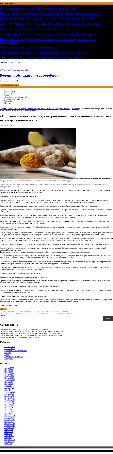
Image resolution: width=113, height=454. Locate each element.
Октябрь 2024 (9, 400)
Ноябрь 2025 (9, 378)
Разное (6, 95)
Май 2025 (8, 386)
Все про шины (9, 93)
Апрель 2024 (9, 412)
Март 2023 (8, 438)
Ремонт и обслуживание (13, 99)
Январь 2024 (9, 418)
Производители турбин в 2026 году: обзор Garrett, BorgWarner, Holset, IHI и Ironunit (50, 13)
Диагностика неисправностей (15, 97)
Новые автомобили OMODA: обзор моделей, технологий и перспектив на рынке (48, 18)
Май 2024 (8, 410)
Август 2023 (9, 428)
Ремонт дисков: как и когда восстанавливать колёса (31, 28)
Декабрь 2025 (9, 376)
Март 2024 (8, 414)
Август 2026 (9, 368)
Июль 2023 (8, 430)
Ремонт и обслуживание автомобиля (29, 75)
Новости (7, 103)
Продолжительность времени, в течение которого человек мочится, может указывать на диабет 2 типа (38, 313)
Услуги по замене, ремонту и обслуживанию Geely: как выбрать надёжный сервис (49, 23)
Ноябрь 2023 (9, 422)
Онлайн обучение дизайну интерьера (14, 447)
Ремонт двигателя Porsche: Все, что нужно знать (29, 47)
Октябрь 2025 (9, 380)
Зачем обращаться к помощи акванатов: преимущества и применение (42, 57)
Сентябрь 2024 (9, 402)
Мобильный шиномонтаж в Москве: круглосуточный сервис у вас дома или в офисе (51, 34)
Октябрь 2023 (9, 424)
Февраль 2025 (9, 392)
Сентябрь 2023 (9, 426)
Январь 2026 (9, 374)
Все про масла (9, 91)
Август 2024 (9, 404)
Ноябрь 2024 (9, 398)
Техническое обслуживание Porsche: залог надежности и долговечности (43, 52)
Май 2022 (8, 444)
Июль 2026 (8, 370)
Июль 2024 (8, 406)
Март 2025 (8, 390)
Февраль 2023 (9, 440)
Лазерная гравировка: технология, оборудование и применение (38, 8)
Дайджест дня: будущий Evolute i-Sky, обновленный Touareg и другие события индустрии (34, 311)
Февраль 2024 (9, 416)
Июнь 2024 (8, 408)
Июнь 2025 (8, 384)
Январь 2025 (9, 394)
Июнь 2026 (8, 372)
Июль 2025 (8, 382)
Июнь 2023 (8, 432)
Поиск (2, 315)
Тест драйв (8, 101)
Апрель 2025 (9, 388)
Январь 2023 (9, 442)
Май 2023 (8, 434)
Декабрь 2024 (9, 396)
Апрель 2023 (9, 436)
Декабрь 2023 (9, 420)
